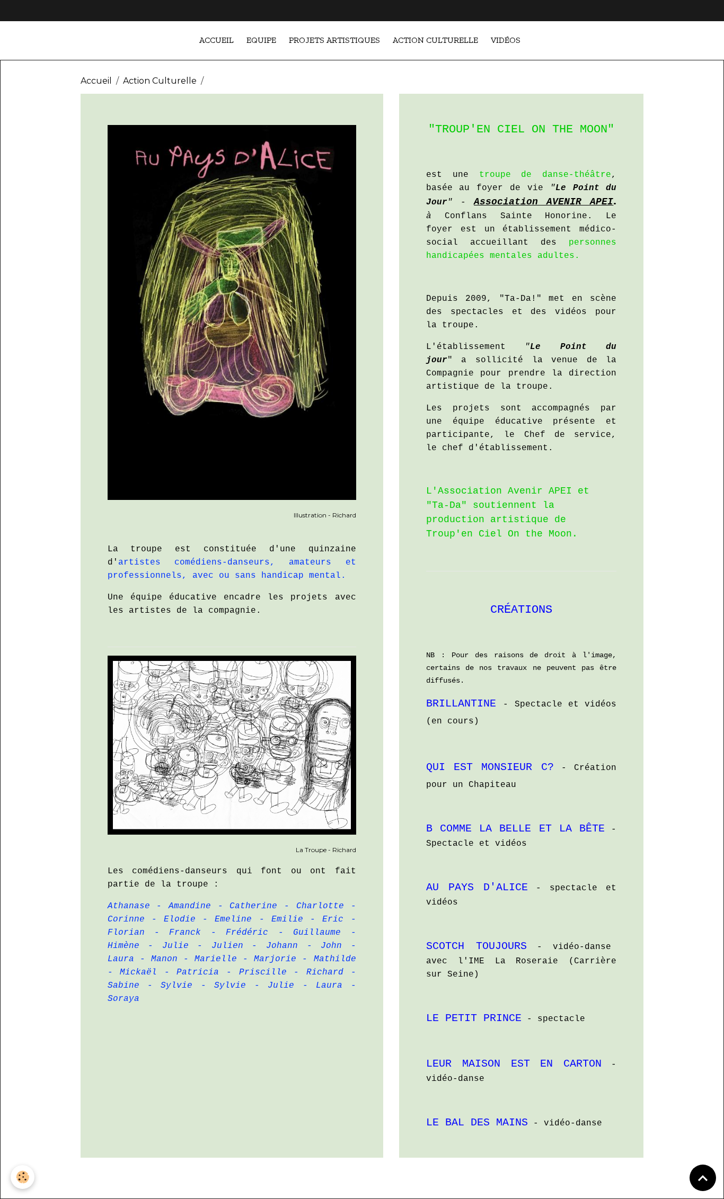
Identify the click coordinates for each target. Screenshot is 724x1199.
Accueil (216, 40)
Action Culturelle (435, 40)
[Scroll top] (703, 1178)
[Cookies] (22, 1177)
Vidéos (505, 40)
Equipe (261, 40)
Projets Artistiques (334, 40)
